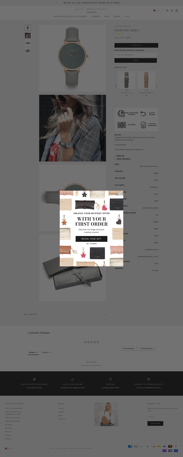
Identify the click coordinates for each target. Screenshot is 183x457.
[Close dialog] (120, 193)
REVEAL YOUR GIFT (91, 238)
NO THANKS (91, 243)
